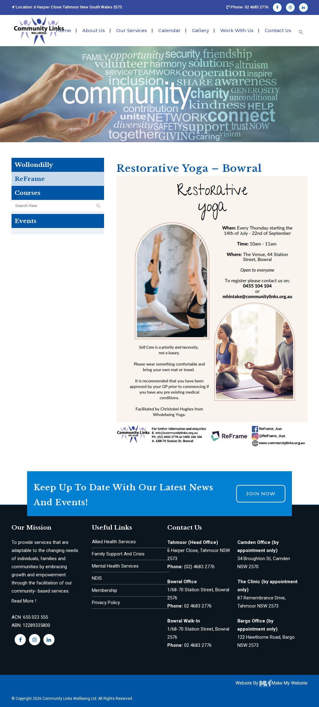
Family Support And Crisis (118, 554)
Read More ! (24, 601)
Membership (104, 590)
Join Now (260, 493)
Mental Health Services (115, 566)
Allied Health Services (114, 542)
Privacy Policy (106, 602)
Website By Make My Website (271, 683)
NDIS (97, 578)
